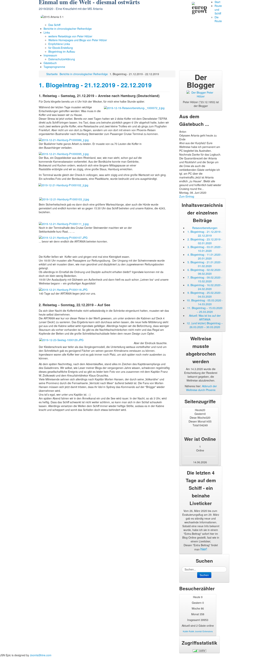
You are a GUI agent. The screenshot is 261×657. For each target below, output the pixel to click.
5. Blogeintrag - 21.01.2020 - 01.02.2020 (204, 264)
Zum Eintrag (186, 196)
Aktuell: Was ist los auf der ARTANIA (205, 317)
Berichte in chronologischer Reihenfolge (84, 74)
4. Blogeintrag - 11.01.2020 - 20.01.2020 (204, 256)
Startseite (52, 74)
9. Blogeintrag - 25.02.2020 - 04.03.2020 (204, 294)
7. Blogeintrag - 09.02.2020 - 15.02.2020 (204, 279)
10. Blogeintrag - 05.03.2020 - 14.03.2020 (205, 302)
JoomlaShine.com (40, 655)
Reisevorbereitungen (204, 228)
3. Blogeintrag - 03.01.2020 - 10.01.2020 (204, 249)
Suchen (204, 575)
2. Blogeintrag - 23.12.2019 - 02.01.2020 (204, 241)
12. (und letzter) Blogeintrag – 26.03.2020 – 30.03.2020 (205, 325)
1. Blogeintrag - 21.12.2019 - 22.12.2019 (95, 85)
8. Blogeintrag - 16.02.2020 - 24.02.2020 (204, 287)
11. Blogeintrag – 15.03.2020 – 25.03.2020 (204, 310)
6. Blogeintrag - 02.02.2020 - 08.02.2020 (204, 271)
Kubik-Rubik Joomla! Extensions (198, 631)
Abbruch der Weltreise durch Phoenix (201, 388)
